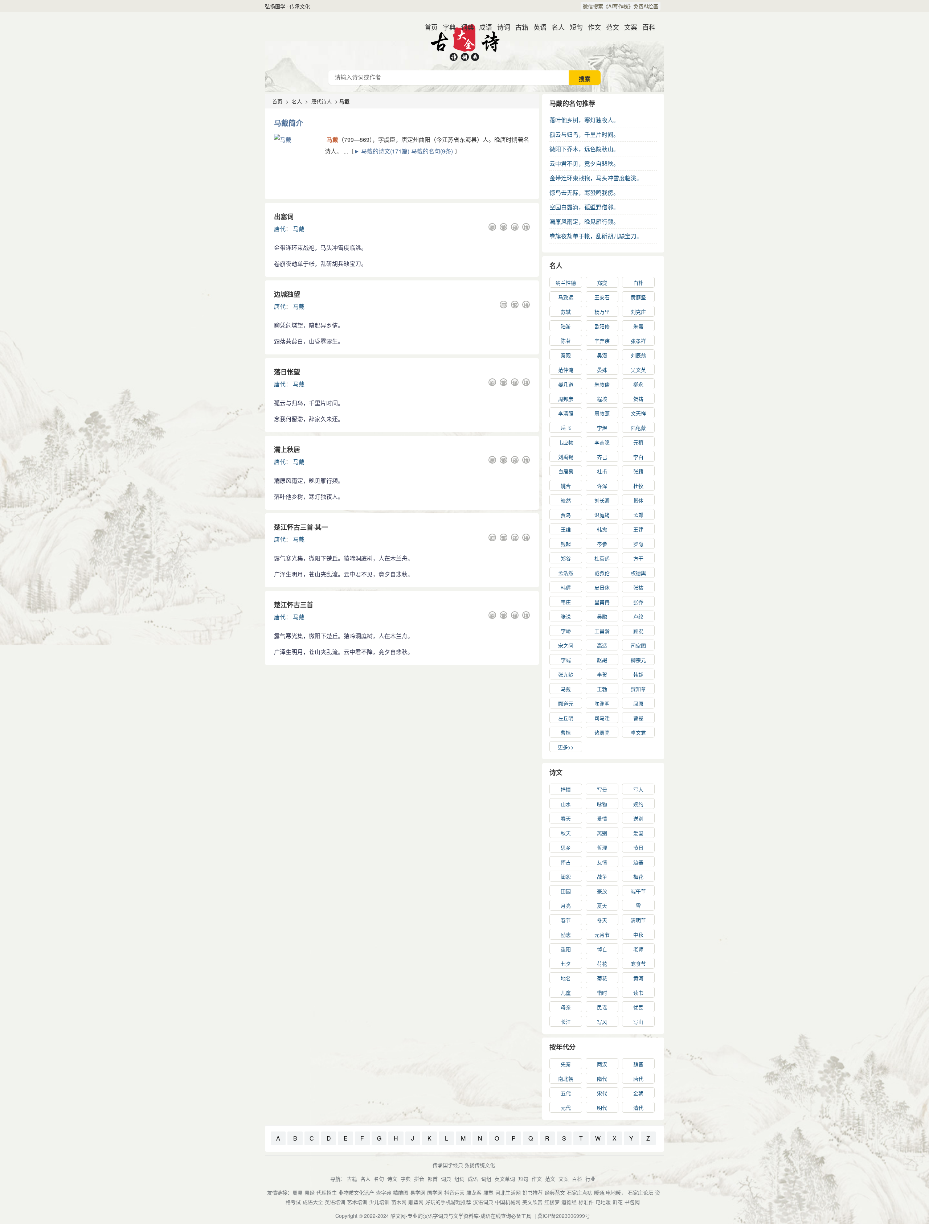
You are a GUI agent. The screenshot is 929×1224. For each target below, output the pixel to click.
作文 (591, 27)
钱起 (566, 543)
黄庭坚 (638, 297)
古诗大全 (464, 41)
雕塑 (488, 1192)
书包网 (632, 1201)
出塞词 (284, 216)
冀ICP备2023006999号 (563, 1215)
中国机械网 (507, 1201)
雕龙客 (474, 1192)
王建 (638, 529)
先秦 (566, 1064)
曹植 (566, 732)
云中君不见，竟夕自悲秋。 (584, 163)
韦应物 (565, 442)
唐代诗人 (321, 101)
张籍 (638, 471)
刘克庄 (638, 311)
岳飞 (566, 427)
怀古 (566, 862)
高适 (602, 645)
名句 (379, 1178)
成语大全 (313, 1201)
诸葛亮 (602, 732)
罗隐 (638, 543)
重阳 (566, 949)
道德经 (569, 1201)
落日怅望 (287, 372)
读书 (638, 992)
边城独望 (287, 294)
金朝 (638, 1093)
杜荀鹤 (602, 558)
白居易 (565, 471)
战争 (602, 876)
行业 (590, 1178)
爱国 (638, 833)
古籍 (519, 27)
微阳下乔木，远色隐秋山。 (584, 149)
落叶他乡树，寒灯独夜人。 (584, 120)
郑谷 (566, 558)
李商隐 (602, 442)
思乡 (566, 847)
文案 (627, 27)
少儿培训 (379, 1201)
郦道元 (565, 703)
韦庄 (566, 601)
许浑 (602, 485)
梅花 (638, 876)
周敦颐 (602, 413)
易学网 (417, 1192)
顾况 (638, 630)
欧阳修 (602, 326)
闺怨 (566, 876)
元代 (566, 1107)
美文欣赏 (532, 1201)
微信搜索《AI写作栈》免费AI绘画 (620, 6)
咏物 (602, 804)
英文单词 (505, 1178)
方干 (638, 558)
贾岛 (566, 514)
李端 (566, 660)
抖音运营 (454, 1192)
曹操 (638, 718)
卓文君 (638, 732)
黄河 (638, 978)
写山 (638, 1021)
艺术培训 (357, 1201)
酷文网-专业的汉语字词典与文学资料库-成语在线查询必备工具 (460, 1215)
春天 (566, 818)
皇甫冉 (602, 601)
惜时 (602, 992)
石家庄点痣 (579, 1192)
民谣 (602, 1007)
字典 (446, 27)
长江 (566, 1021)
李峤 (566, 630)
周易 (297, 1192)
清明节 (638, 920)
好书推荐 (533, 1192)
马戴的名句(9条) (432, 151)
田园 (566, 891)
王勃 (602, 689)
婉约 (638, 804)
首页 (428, 27)
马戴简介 (288, 123)
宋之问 (565, 645)
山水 (566, 804)
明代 (602, 1107)
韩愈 (602, 529)
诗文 (555, 772)
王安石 (602, 297)
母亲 (566, 1007)
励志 (566, 934)
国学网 (434, 1192)
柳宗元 (638, 660)
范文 (609, 27)
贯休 (638, 500)
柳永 (638, 384)
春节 (566, 920)
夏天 (602, 905)
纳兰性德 (566, 282)
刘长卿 (602, 500)
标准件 (586, 1201)
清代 (638, 1107)
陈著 (566, 340)
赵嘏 (602, 660)
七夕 (566, 963)
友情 (602, 862)
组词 (459, 1178)
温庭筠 (602, 514)
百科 (646, 27)
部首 (432, 1178)
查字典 (383, 1192)
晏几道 (565, 384)
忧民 (638, 1007)
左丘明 (565, 718)
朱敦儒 (602, 384)
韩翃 (638, 674)
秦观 (566, 355)
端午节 (638, 891)
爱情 (602, 818)
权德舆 (638, 572)
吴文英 (638, 369)
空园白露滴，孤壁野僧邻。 (584, 207)
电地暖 (603, 1201)
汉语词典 (483, 1201)
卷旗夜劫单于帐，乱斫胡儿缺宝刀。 (595, 236)
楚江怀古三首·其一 (301, 527)
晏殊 (602, 369)
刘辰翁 (638, 355)
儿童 (566, 992)
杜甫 (602, 471)
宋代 (602, 1093)
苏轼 (566, 311)
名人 (555, 27)
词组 (486, 1178)
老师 (638, 949)
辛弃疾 (602, 340)
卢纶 (638, 616)
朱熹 (638, 326)
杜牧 (638, 485)
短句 (573, 27)
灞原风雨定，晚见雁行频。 (584, 221)
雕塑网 (415, 1201)
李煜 (602, 427)
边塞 (638, 862)
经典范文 (555, 1192)
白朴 (638, 282)
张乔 (638, 601)
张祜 (638, 587)
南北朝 (565, 1078)
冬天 (602, 920)
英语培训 (335, 1201)
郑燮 (602, 282)
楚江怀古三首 (293, 604)
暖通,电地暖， (610, 1192)
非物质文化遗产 (356, 1192)
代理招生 (326, 1192)
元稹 (638, 442)
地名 (566, 978)
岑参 (602, 543)
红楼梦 (552, 1201)
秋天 (566, 833)
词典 (464, 27)
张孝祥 (638, 340)
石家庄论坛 (640, 1192)
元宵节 (602, 934)
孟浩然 (565, 572)
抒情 (566, 789)
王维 (566, 529)
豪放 (602, 891)
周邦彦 (565, 398)
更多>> (566, 747)
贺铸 (638, 398)
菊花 (602, 978)
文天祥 (638, 413)
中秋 (638, 934)
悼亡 (602, 949)
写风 (602, 1021)
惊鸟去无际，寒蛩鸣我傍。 (584, 192)
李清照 (565, 413)
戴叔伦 (602, 572)
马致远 (565, 297)
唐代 (280, 229)
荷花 (602, 963)
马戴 (298, 229)
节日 (638, 847)
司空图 (638, 645)
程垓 (602, 398)
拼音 (419, 1178)
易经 (309, 1192)
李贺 (602, 674)
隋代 (602, 1078)
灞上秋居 (287, 449)
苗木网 (398, 1201)
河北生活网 (508, 1192)
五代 (566, 1093)
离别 (602, 833)
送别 (638, 818)
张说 (566, 616)
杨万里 (602, 311)
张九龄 (565, 674)
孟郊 (638, 514)
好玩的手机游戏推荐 (448, 1201)
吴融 (602, 616)
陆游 (566, 326)
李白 (638, 456)
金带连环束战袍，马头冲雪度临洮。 (595, 178)
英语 (537, 27)
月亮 (566, 905)
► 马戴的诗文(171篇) (381, 151)
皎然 (566, 500)
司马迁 (602, 718)
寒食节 (638, 963)
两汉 (602, 1064)
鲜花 (618, 1201)
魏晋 (638, 1064)
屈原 (638, 703)
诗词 (500, 27)
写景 (602, 789)
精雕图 (400, 1192)
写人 (638, 789)
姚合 (566, 485)
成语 (482, 27)
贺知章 (638, 689)
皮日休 (602, 587)
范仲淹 (565, 369)
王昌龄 (602, 630)
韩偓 (566, 587)
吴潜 (602, 355)
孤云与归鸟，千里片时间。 (584, 134)
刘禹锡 (565, 456)
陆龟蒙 (638, 427)
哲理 (602, 847)
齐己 (602, 456)
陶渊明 (602, 703)
